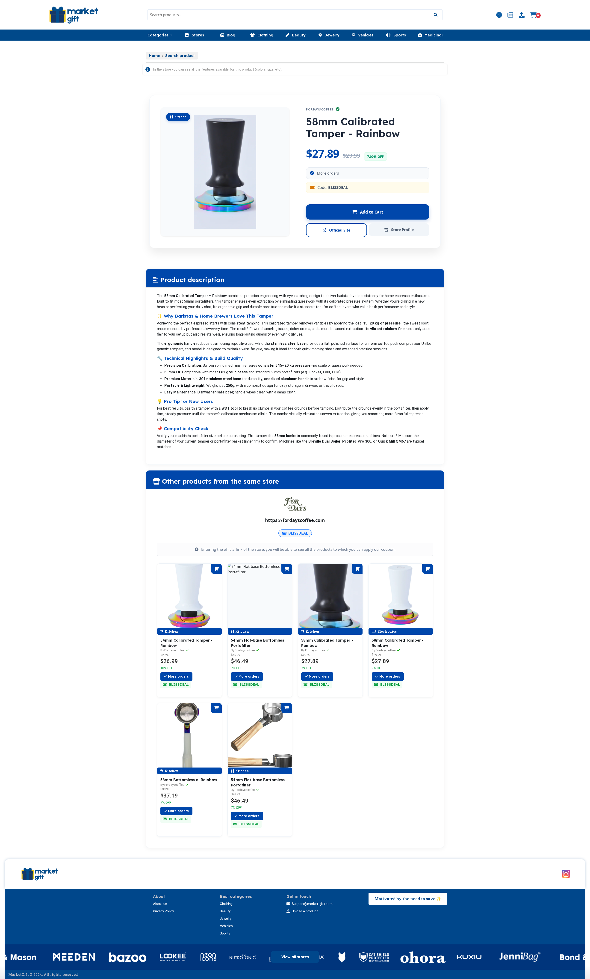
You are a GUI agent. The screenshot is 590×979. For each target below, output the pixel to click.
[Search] (435, 15)
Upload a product (305, 911)
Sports (225, 933)
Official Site (339, 230)
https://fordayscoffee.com (295, 520)
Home (154, 55)
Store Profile (402, 229)
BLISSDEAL (298, 533)
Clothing (226, 904)
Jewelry (225, 919)
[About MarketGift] (499, 15)
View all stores (295, 957)
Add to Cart (371, 212)
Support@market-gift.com (312, 904)
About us (160, 904)
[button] (160, 35)
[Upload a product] (521, 15)
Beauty (225, 911)
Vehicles (226, 926)
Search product (180, 55)
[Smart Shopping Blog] (510, 15)
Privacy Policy (163, 911)
